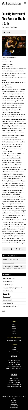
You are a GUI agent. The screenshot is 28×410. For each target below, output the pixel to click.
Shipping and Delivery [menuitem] (14, 407)
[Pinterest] (19, 249)
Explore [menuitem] (14, 321)
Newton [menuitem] (14, 347)
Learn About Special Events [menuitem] (14, 340)
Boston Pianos (8, 282)
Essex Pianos (8, 291)
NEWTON (14, 356)
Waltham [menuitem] (14, 349)
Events (6, 294)
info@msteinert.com (15, 366)
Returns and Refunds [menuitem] (14, 405)
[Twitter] (14, 249)
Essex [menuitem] (14, 331)
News (8, 32)
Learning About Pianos (11, 306)
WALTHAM (14, 374)
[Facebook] (11, 249)
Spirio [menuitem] (14, 324)
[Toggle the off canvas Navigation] (25, 3)
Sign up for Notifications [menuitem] (14, 337)
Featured (7, 297)
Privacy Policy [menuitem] (14, 400)
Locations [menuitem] (14, 344)
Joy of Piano (8, 303)
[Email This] (22, 249)
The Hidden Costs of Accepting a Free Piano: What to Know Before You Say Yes (13, 267)
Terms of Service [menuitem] (14, 404)
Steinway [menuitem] (14, 326)
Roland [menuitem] (14, 333)
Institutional (7, 300)
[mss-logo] (11, 3)
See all (3, 311)
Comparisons (8, 285)
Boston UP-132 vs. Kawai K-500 (11, 259)
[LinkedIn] (16, 249)
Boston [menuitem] (14, 328)
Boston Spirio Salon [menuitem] (14, 352)
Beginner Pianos (9, 278)
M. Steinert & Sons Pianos (10, 396)
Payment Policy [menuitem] (14, 402)
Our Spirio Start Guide (8, 263)
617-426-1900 (16, 364)
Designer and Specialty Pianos (12, 288)
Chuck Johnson (14, 27)
